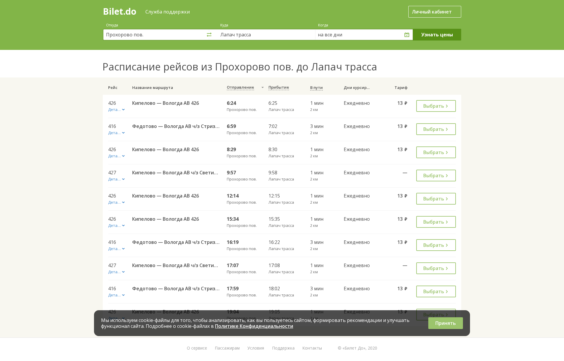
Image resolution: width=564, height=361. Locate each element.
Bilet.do (119, 11)
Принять (445, 323)
